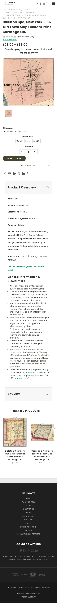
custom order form (31, 372)
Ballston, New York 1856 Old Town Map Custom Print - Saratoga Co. (15, 455)
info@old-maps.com (38, 559)
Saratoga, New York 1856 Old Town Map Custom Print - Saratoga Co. (42, 455)
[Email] (9, 173)
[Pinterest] (28, 173)
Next (54, 428)
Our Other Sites (29, 516)
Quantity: (28, 146)
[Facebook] (4, 173)
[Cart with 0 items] (47, 3)
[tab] (28, 187)
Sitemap (28, 530)
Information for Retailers (28, 534)
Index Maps (28, 520)
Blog (28, 512)
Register (33, 527)
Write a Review (10, 39)
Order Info (28, 523)
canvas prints (21, 378)
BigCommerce (33, 593)
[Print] (14, 173)
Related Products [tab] (26, 411)
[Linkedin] (23, 173)
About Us (28, 505)
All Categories (28, 502)
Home (28, 498)
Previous (3, 428)
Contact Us (28, 509)
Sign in (23, 527)
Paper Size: (28, 136)
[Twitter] (19, 173)
